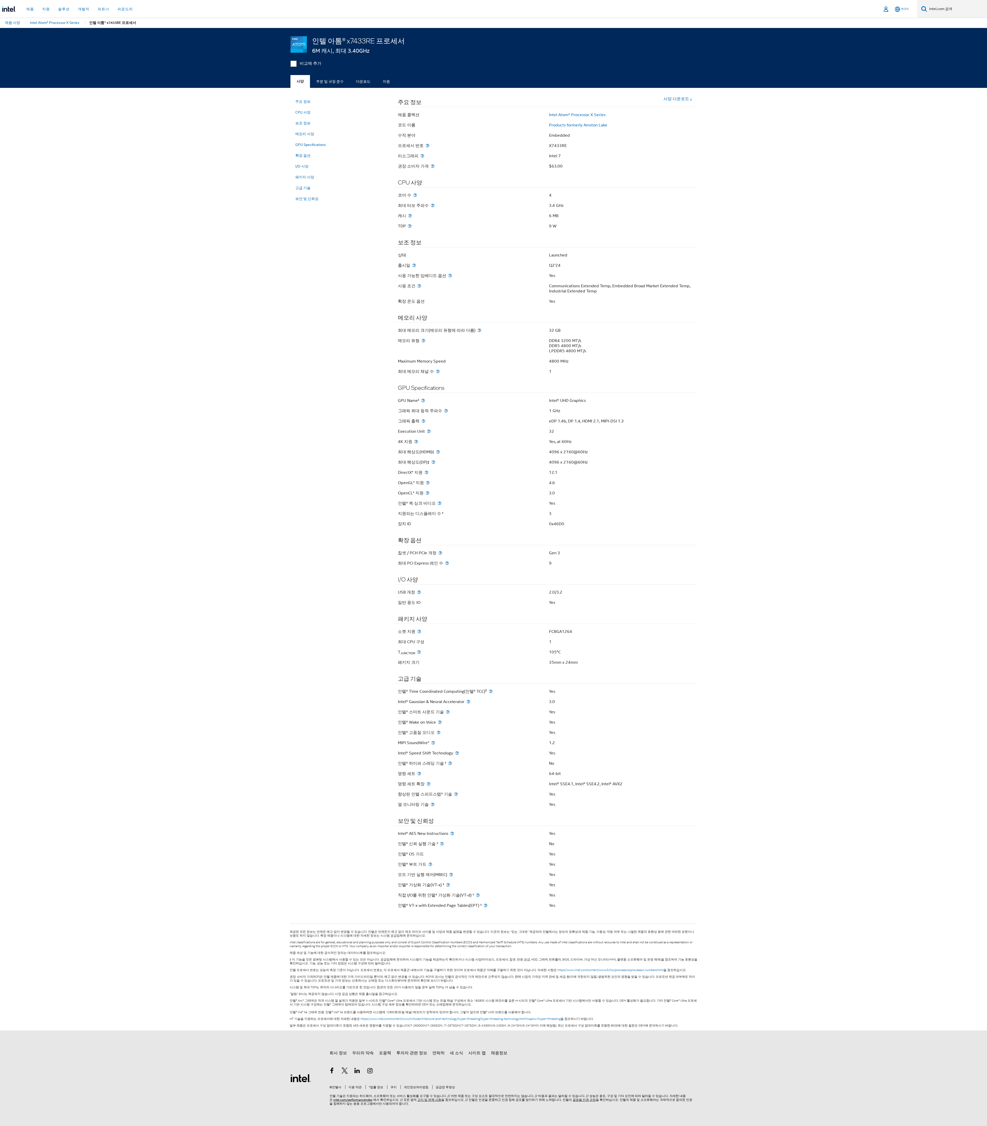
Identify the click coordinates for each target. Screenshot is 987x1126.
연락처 (438, 1053)
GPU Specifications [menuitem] (310, 144)
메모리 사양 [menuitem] (304, 134)
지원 (386, 81)
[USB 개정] (419, 592)
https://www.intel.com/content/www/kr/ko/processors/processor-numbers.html (610, 970)
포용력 (385, 1053)
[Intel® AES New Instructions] (452, 833)
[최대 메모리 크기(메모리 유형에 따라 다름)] (479, 330)
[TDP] (410, 226)
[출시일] (414, 265)
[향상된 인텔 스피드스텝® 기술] (456, 794)
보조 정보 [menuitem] (302, 123)
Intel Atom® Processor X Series (577, 114)
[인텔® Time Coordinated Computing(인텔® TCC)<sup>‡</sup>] (491, 691)
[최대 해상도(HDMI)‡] (438, 452)
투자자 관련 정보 (411, 1053)
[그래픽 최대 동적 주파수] (446, 411)
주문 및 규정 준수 (330, 81)
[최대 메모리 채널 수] (438, 371)
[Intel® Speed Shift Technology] (457, 753)
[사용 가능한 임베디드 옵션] (450, 275)
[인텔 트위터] (344, 1071)
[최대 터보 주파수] (432, 205)
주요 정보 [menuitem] (302, 101)
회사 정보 (338, 1053)
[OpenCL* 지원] (427, 493)
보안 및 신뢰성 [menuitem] (306, 198)
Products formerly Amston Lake (578, 125)
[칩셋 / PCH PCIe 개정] (440, 553)
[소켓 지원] (419, 631)
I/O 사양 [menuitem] (301, 166)
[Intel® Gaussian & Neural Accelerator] (468, 701)
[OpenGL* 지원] (428, 483)
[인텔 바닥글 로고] (300, 1078)
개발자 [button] (83, 9)
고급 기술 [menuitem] (302, 188)
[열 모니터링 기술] (432, 804)
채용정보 (499, 1053)
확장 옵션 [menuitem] (302, 155)
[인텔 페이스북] (331, 1071)
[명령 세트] (419, 773)
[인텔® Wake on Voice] (440, 722)
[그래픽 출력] (423, 421)
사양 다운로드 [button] (676, 98)
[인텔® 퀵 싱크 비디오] (439, 503)
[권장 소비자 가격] (432, 166)
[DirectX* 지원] (426, 472)
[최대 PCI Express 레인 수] (447, 563)
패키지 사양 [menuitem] (304, 177)
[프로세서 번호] (427, 145)
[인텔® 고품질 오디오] (438, 732)
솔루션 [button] (64, 9)
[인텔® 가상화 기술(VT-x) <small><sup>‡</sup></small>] (448, 885)
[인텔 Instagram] (370, 1071)
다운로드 (363, 81)
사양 (300, 81)
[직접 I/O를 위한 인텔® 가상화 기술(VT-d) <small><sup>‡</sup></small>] (478, 895)
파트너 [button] (103, 9)
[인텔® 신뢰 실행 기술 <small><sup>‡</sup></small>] (442, 844)
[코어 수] (415, 195)
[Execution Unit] (429, 431)
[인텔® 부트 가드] (430, 864)
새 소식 (456, 1053)
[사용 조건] (419, 286)
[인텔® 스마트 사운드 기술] (448, 712)
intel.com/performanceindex (352, 1100)
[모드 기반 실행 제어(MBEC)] (451, 874)
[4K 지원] (416, 441)
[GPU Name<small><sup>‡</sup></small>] (423, 400)
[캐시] (410, 216)
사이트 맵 (477, 1053)
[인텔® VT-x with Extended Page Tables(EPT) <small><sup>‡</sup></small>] (485, 905)
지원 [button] (46, 9)
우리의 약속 (363, 1053)
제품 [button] (30, 9)
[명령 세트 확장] (428, 784)
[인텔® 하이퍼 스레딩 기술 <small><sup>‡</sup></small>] (450, 763)
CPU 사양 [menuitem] (302, 112)
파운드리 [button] (125, 9)
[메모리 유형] (423, 340)
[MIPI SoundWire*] (433, 743)
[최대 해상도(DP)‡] (433, 462)
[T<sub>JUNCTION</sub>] (419, 652)
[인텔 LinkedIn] (357, 1071)
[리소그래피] (422, 156)
